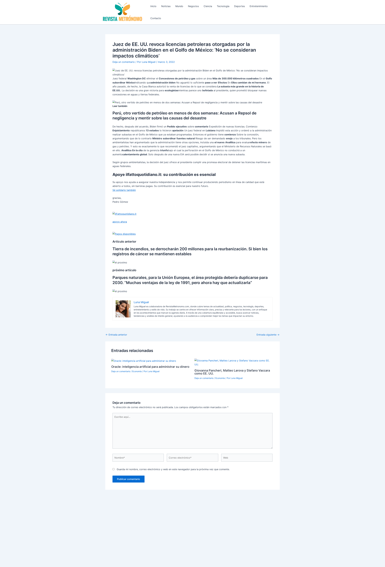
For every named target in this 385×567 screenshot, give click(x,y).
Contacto (155, 18)
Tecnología (223, 6)
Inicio (153, 6)
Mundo (179, 6)
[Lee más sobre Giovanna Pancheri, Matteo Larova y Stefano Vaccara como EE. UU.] (234, 362)
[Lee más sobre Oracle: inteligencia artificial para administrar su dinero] (143, 360)
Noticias (166, 6)
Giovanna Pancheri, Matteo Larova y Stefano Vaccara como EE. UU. (232, 372)
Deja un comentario (123, 61)
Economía (137, 371)
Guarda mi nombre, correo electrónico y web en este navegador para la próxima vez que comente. (173, 469)
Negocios (193, 6)
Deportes (239, 6)
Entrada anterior (116, 334)
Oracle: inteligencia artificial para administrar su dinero (150, 367)
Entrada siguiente (268, 334)
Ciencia (208, 6)
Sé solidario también (124, 190)
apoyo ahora (119, 221)
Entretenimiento (259, 6)
